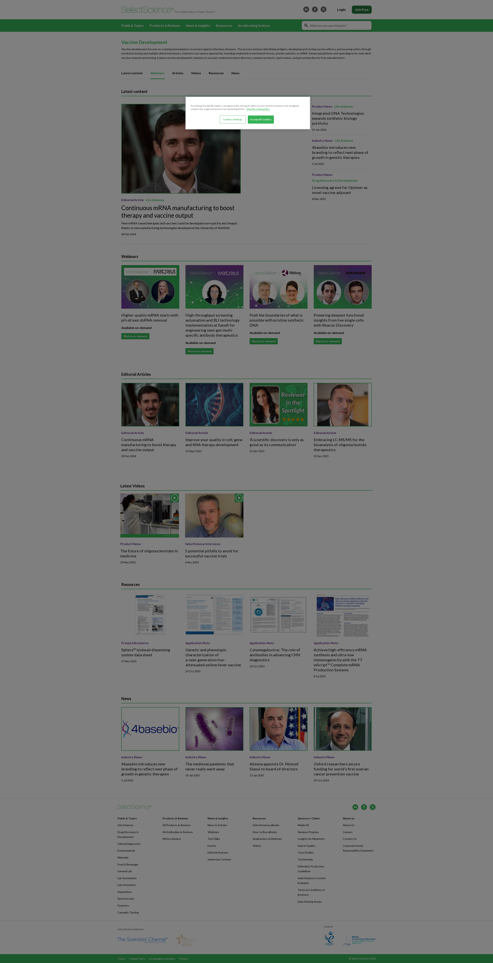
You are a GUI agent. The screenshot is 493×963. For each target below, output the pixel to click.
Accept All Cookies (260, 119)
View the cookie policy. (258, 109)
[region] (247, 113)
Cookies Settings (232, 119)
